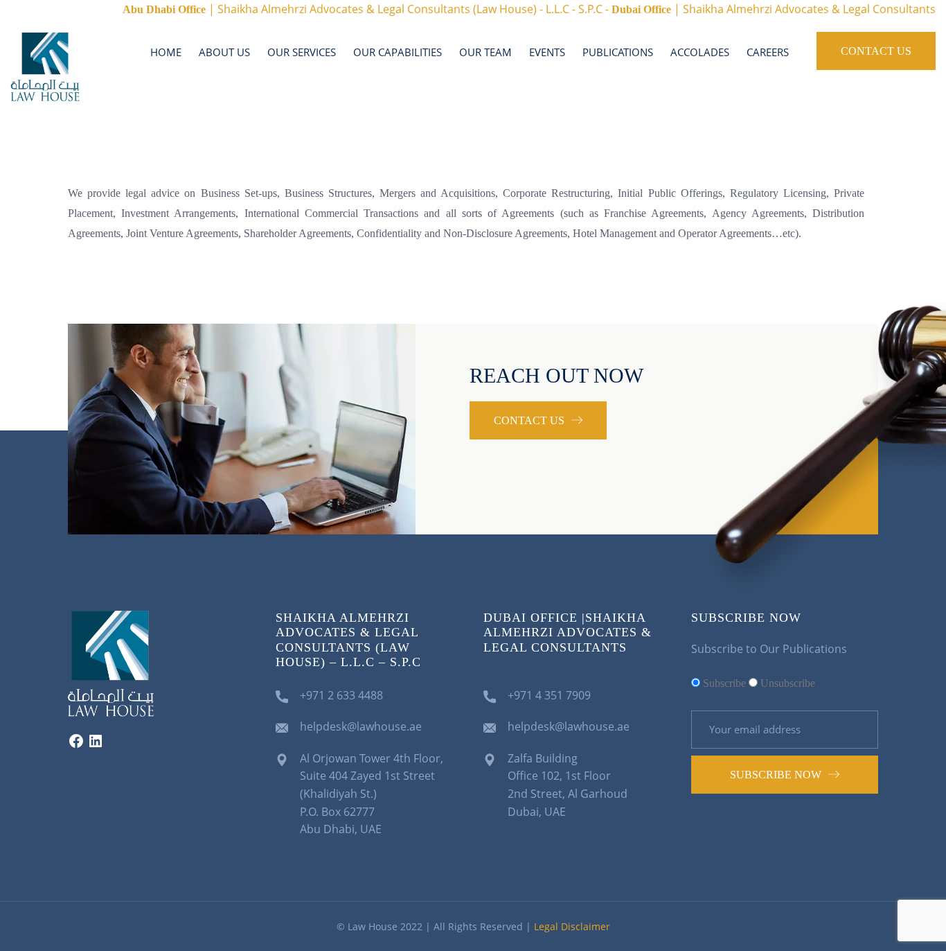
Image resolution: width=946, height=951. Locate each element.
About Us (224, 52)
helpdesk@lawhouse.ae (361, 726)
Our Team (485, 52)
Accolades (699, 52)
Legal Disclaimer (572, 926)
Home (165, 52)
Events (547, 52)
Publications (617, 52)
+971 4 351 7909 (549, 695)
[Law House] (45, 65)
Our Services (301, 52)
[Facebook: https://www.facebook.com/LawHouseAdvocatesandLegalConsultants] (76, 745)
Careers (768, 52)
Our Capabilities (397, 52)
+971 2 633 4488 (341, 695)
